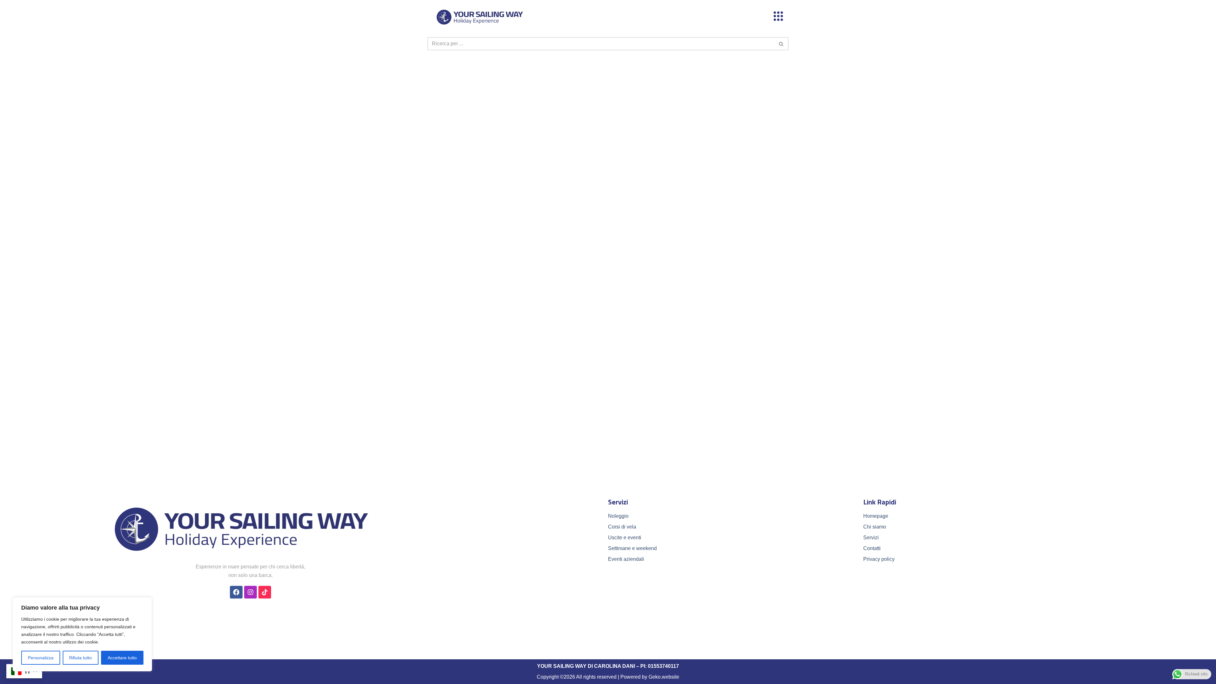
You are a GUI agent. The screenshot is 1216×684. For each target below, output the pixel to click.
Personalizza (41, 657)
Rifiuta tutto (80, 657)
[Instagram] (250, 592)
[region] (82, 634)
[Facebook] (236, 592)
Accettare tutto (122, 657)
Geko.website (664, 677)
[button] (778, 16)
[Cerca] (781, 43)
